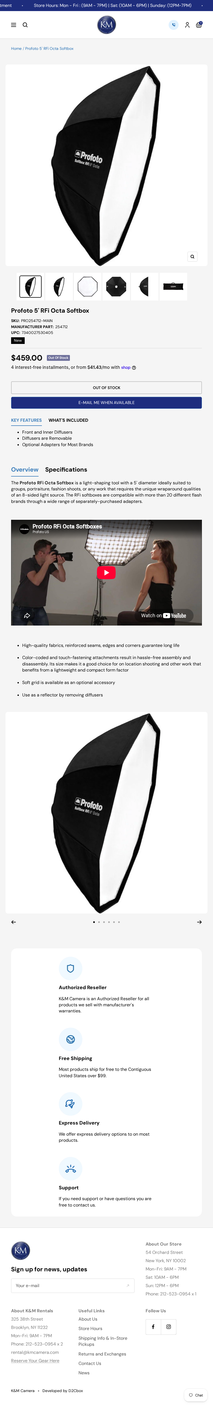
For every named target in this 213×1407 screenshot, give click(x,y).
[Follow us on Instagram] (168, 1326)
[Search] (25, 24)
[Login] (187, 25)
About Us (87, 1319)
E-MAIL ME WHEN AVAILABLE (106, 402)
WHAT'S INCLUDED (68, 420)
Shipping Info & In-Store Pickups (102, 1341)
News (84, 1373)
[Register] (127, 1285)
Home (16, 48)
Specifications (66, 470)
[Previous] (13, 922)
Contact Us (89, 1363)
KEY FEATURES (26, 420)
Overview (25, 470)
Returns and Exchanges (102, 1354)
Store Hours (90, 1328)
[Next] (199, 922)
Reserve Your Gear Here (35, 1361)
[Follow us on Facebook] (153, 1326)
